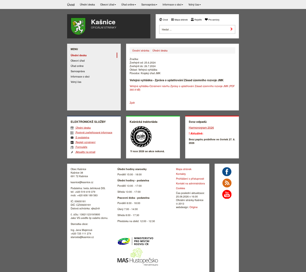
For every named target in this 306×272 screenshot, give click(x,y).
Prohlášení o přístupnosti (190, 178)
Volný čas (76, 82)
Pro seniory (213, 19)
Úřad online (77, 66)
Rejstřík (198, 19)
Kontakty (181, 174)
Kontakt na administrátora (190, 183)
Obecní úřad (78, 60)
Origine (193, 207)
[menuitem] (87, 4)
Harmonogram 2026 (201, 127)
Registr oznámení (85, 142)
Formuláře (81, 147)
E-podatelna (82, 137)
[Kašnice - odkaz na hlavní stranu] (78, 26)
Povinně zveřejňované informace (93, 132)
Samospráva (78, 71)
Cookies (180, 188)
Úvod (165, 19)
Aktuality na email (85, 152)
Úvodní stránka (140, 50)
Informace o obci (80, 76)
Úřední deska (160, 50)
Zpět (132, 102)
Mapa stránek (181, 19)
